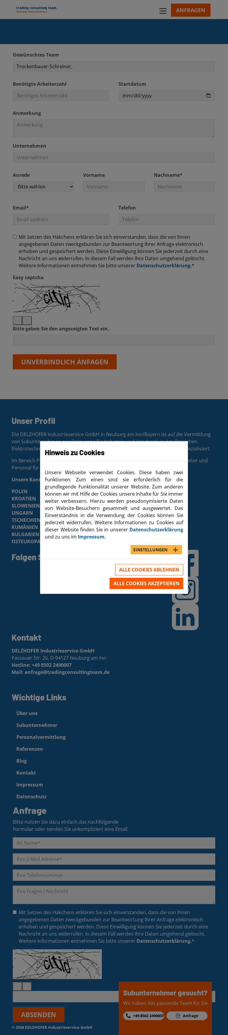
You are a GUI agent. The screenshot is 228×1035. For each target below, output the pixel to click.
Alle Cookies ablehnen (149, 569)
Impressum (91, 536)
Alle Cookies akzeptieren (146, 583)
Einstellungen (150, 549)
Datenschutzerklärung (156, 529)
